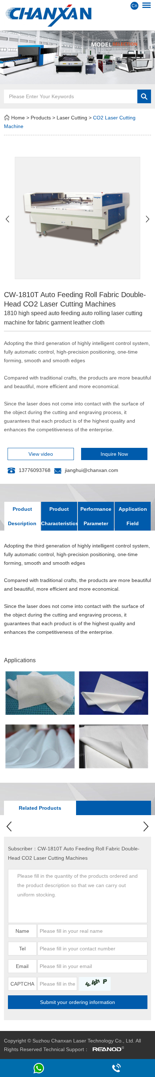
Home (18, 118)
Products (41, 118)
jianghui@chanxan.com (91, 470)
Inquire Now (114, 454)
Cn (134, 5)
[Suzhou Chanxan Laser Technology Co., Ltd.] (77, 15)
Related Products (40, 808)
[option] (77, 57)
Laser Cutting (72, 118)
